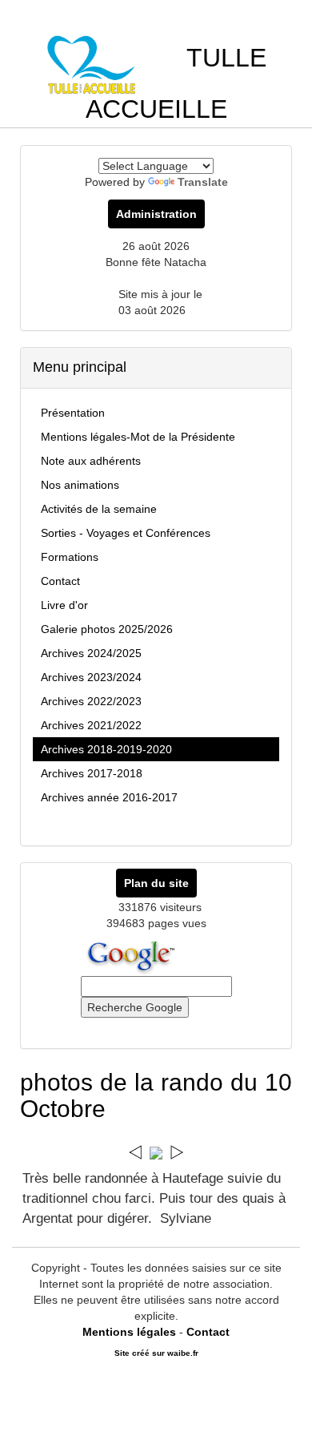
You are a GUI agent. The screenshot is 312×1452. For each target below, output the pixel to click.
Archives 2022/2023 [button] (91, 701)
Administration (156, 214)
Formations (69, 557)
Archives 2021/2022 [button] (91, 725)
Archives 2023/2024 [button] (91, 677)
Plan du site (156, 883)
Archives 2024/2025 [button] (91, 653)
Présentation (73, 412)
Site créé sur (156, 1353)
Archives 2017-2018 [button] (91, 773)
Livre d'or (64, 605)
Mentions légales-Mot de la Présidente (138, 436)
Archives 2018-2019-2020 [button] (106, 749)
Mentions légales (129, 1331)
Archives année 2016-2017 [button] (109, 797)
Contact (60, 581)
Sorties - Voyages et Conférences (125, 532)
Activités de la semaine (99, 508)
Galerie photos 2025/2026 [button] (107, 629)
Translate (203, 181)
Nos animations (80, 484)
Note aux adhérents (91, 460)
